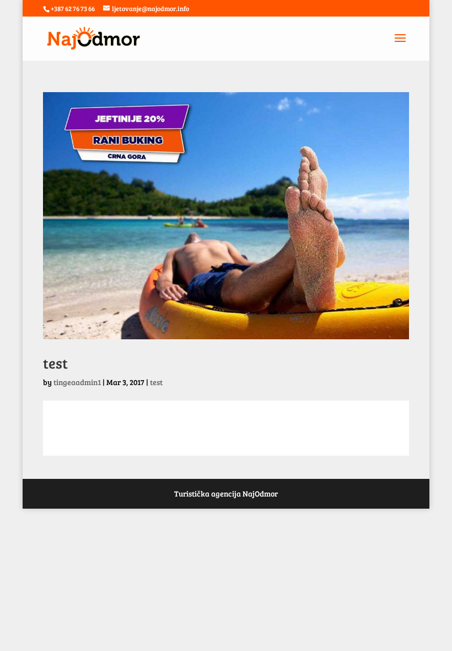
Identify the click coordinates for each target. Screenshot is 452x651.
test (55, 362)
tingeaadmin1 (77, 382)
